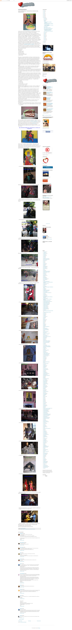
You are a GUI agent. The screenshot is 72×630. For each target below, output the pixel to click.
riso (43, 427)
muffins (44, 376)
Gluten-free (44, 338)
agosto (45, 33)
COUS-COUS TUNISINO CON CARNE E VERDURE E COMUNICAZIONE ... (50, 104)
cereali (44, 293)
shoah (44, 443)
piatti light (44, 394)
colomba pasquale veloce (46, 302)
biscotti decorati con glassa (46, 271)
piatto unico (44, 396)
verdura (44, 460)
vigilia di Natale (45, 462)
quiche (44, 407)
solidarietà (44, 445)
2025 (44, 11)
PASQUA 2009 (45, 381)
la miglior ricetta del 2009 (46, 353)
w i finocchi (44, 464)
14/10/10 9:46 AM (22, 613)
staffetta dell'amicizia (45, 446)
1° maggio (44, 252)
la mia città (44, 358)
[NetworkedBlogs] (48, 130)
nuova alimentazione (45, 378)
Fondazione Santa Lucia (46, 333)
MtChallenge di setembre (46, 375)
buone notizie (44, 279)
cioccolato (44, 294)
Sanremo (44, 435)
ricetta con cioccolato (45, 421)
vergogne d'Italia (45, 461)
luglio (44, 34)
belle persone (44, 268)
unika (20, 595)
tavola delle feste (45, 449)
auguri (44, 265)
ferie (43, 327)
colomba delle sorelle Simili (46, 300)
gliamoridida (44, 337)
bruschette (44, 274)
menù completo (45, 368)
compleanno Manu (45, 306)
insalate (44, 351)
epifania (44, 324)
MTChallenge (44, 374)
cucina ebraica (45, 316)
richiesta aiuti (44, 423)
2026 (44, 10)
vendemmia (44, 459)
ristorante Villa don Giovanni (46, 428)
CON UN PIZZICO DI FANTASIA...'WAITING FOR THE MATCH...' (50, 93)
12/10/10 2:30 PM (22, 540)
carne (44, 285)
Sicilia (44, 444)
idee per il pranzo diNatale (46, 341)
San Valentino (44, 433)
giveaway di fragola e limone (46, 336)
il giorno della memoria (45, 342)
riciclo (44, 424)
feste (43, 330)
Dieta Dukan (44, 319)
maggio (45, 36)
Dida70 (21, 608)
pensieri (44, 390)
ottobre (45, 20)
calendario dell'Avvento (46, 281)
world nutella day (45, 467)
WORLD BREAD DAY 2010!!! (47, 27)
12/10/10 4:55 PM (22, 561)
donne (44, 322)
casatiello (44, 288)
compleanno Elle (45, 305)
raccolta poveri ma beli (45, 418)
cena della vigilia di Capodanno (46, 292)
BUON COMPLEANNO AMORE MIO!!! (48, 28)
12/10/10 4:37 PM (22, 550)
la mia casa (44, 357)
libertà (44, 362)
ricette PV (44, 422)
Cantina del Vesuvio (45, 283)
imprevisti (44, 347)
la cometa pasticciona (45, 354)
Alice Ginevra (44, 260)
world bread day (45, 465)
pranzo (44, 400)
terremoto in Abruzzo (45, 451)
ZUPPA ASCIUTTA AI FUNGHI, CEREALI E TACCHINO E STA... (48, 23)
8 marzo (44, 257)
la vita (44, 360)
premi (44, 401)
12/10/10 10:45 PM (22, 598)
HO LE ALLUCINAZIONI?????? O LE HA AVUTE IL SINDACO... (48, 25)
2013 (44, 14)
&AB (49, 223)
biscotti (44, 270)
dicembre (45, 18)
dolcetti (44, 320)
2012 (44, 15)
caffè (43, 280)
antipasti (44, 264)
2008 (44, 42)
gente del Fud (44, 335)
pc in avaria (44, 389)
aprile (44, 37)
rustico (44, 429)
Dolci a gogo (21, 547)
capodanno (44, 284)
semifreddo (44, 440)
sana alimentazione (45, 434)
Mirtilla (21, 585)
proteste (44, 406)
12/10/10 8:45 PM (22, 593)
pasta (44, 384)
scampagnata (44, 438)
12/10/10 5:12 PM (22, 571)
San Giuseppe (45, 432)
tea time (44, 450)
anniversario (44, 263)
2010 (44, 17)
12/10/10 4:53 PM (22, 556)
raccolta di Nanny (45, 413)
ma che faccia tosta (45, 363)
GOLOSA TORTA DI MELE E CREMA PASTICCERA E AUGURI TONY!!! (50, 109)
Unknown (21, 589)
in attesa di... (44, 348)
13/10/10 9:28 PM (22, 606)
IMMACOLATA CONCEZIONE (46, 346)
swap (43, 448)
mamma (44, 364)
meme (44, 367)
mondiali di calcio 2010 (46, 373)
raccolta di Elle (45, 412)
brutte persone (45, 275)
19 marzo (44, 254)
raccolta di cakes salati (45, 411)
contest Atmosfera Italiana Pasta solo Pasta (48, 310)
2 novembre (44, 255)
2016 (44, 12)
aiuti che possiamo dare (46, 259)
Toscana (44, 455)
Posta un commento (21, 619)
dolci (43, 321)
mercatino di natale (45, 369)
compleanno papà (45, 307)
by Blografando (47, 223)
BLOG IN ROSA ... (46, 26)
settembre (45, 32)
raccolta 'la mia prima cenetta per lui (47, 408)
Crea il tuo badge (44, 76)
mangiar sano (44, 365)
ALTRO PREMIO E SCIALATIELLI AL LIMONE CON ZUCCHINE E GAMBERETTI (50, 87)
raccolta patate (45, 416)
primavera (44, 403)
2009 (44, 41)
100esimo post (45, 253)
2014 (44, 13)
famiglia (44, 325)
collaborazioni (44, 298)
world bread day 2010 (45, 466)
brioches (44, 273)
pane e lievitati (45, 380)
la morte (44, 359)
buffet (44, 276)
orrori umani (44, 379)
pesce (44, 392)
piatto (44, 395)
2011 (44, 16)
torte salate (44, 454)
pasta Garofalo (45, 386)
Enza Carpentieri (22, 542)
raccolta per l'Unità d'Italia (46, 417)
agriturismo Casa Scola (46, 258)
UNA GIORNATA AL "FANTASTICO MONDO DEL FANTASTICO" (48, 29)
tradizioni (44, 456)
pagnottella (21, 533)
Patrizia (21, 615)
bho (43, 269)
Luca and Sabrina (22, 573)
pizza (43, 397)
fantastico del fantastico (46, 326)
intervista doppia (45, 352)
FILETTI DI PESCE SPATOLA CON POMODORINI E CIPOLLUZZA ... (49, 98)
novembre (45, 19)
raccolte (44, 419)
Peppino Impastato (45, 391)
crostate (44, 315)
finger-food (44, 332)
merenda (44, 370)
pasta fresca (44, 385)
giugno (45, 35)
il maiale (44, 343)
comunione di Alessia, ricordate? (29, 44)
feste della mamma (45, 331)
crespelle (44, 314)
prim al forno (44, 402)
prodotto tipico (44, 405)
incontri (44, 349)
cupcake (44, 317)
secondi (44, 439)
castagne (44, 289)
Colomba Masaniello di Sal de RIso (47, 301)
